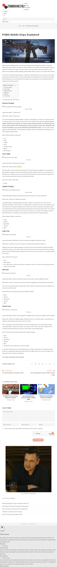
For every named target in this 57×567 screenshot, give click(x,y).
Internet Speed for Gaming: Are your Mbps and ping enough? (15, 506)
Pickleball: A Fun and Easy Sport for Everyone (10, 396)
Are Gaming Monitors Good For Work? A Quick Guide (28, 397)
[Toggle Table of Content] (15, 85)
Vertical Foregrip (8, 87)
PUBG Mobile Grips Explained (32, 25)
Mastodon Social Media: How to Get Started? (46, 396)
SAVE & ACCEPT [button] (4, 566)
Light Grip (6, 92)
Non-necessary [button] (3, 556)
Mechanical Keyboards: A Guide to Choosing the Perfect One (15, 503)
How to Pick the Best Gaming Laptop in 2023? (12, 514)
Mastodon (13, 498)
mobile (13, 357)
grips (10, 357)
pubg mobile (21, 357)
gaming (6, 357)
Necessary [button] (2, 543)
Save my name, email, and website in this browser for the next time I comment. (23, 428)
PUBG (16, 357)
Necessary (5, 545)
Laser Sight (7, 89)
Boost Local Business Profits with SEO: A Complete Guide (14, 509)
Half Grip (6, 94)
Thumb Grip (7, 95)
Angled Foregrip (8, 90)
